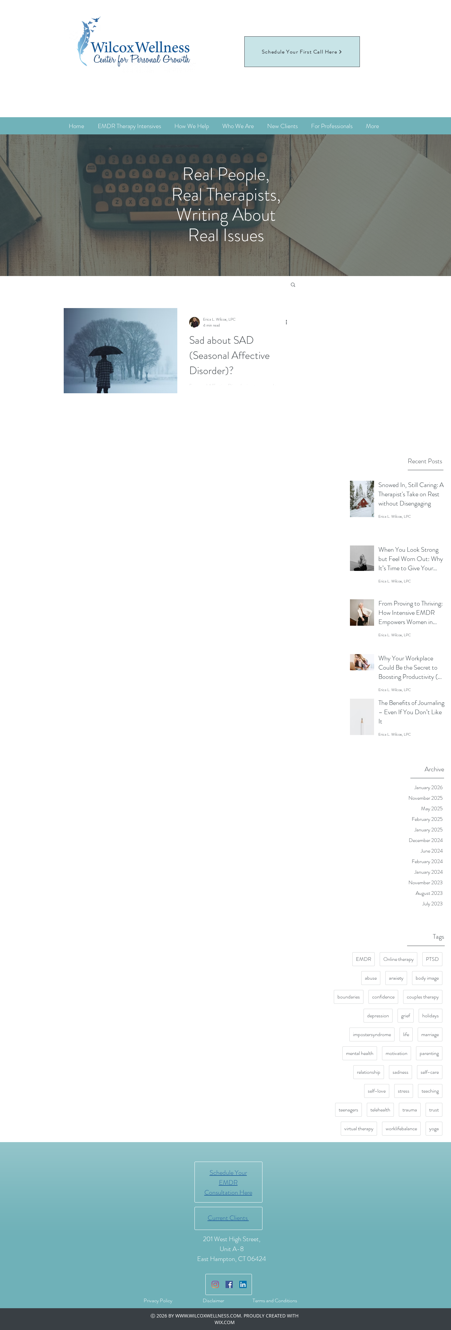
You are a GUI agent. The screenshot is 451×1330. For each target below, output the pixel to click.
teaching (430, 1091)
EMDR (363, 959)
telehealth (380, 1109)
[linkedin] (243, 1284)
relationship (368, 1072)
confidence (383, 996)
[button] (293, 285)
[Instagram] (215, 1284)
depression (378, 1015)
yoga (434, 1128)
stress (403, 1091)
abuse (371, 978)
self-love (377, 1091)
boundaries (348, 996)
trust (434, 1109)
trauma (409, 1109)
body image (427, 978)
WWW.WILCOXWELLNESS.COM (208, 1315)
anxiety (396, 978)
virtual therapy (358, 1128)
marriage (430, 1034)
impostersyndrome (372, 1034)
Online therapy (398, 959)
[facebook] (229, 1284)
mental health (359, 1053)
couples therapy (423, 996)
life (406, 1034)
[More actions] (289, 322)
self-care (430, 1072)
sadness (400, 1072)
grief (405, 1015)
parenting (429, 1053)
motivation (396, 1053)
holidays (430, 1015)
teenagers (348, 1109)
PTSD (432, 959)
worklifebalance (401, 1128)
